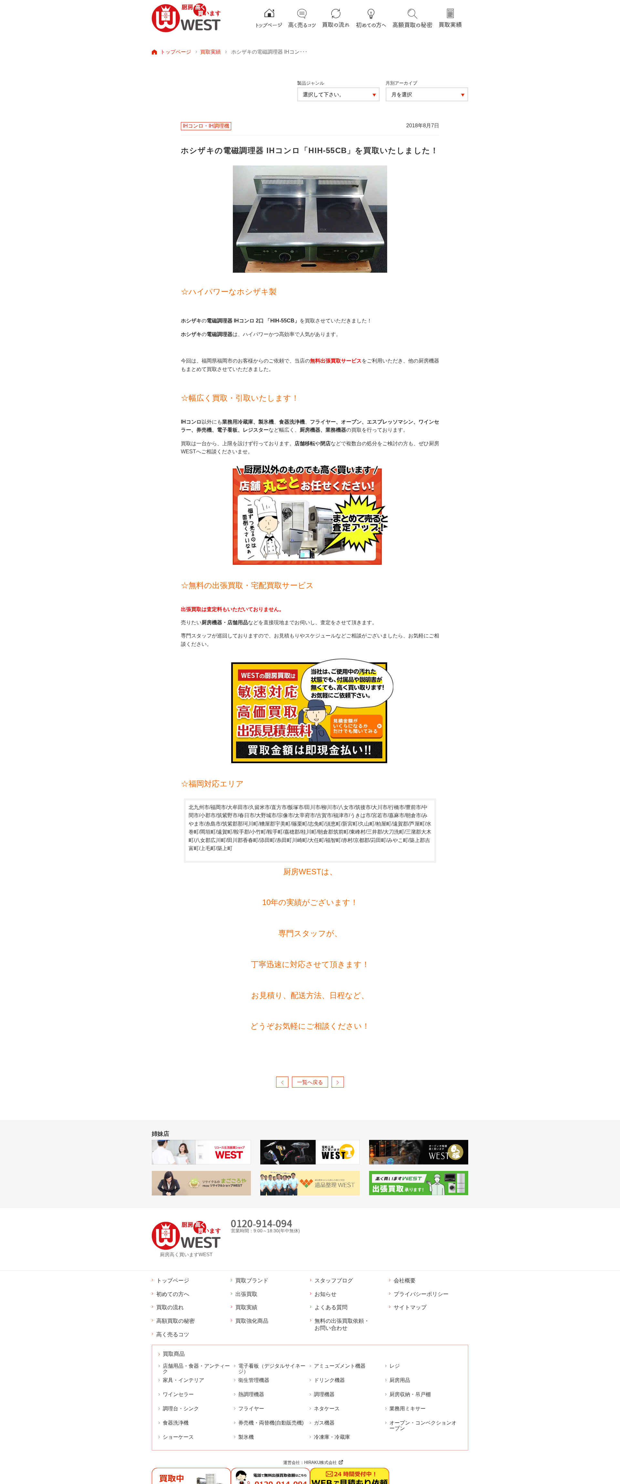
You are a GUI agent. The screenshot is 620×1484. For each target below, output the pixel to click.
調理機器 (324, 1394)
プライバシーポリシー (421, 1294)
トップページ (175, 52)
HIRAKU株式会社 (320, 1462)
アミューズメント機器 (340, 1366)
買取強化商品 (251, 1321)
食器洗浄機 (176, 1423)
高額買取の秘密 (175, 1321)
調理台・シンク (181, 1408)
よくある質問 (331, 1307)
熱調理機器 (251, 1394)
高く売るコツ (172, 1334)
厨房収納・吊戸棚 (410, 1394)
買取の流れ (170, 1307)
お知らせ (325, 1294)
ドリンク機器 (329, 1380)
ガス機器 (324, 1423)
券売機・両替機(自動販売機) (271, 1423)
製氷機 (246, 1437)
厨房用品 (399, 1380)
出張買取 (246, 1294)
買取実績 (210, 52)
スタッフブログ (334, 1280)
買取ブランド (251, 1280)
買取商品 (174, 1354)
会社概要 (405, 1280)
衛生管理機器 (253, 1380)
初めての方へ (172, 1294)
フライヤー (251, 1408)
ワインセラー (178, 1394)
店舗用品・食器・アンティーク (196, 1368)
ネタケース (327, 1408)
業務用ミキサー (407, 1408)
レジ (394, 1366)
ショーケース (178, 1437)
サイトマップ (410, 1307)
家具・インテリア (183, 1380)
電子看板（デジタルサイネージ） (271, 1368)
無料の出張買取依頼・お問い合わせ (342, 1324)
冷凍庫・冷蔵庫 (332, 1437)
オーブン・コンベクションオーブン (423, 1425)
